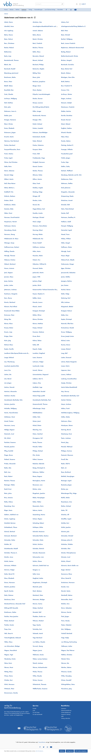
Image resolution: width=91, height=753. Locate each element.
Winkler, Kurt (8, 680)
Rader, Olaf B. (65, 464)
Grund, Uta (36, 205)
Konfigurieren (70, 751)
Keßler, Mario (37, 298)
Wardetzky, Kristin (10, 659)
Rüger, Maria (8, 510)
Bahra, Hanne (8, 35)
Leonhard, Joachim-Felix (11, 366)
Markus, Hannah (9, 387)
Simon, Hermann (9, 582)
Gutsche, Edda (8, 209)
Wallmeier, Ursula (38, 655)
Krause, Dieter (8, 328)
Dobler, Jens (8, 115)
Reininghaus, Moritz (39, 481)
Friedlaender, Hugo (39, 158)
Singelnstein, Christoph (40, 582)
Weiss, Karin (8, 663)
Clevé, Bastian (37, 90)
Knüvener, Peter (9, 315)
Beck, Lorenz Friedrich (68, 43)
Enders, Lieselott (38, 128)
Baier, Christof (65, 35)
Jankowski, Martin (38, 273)
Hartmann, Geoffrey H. (68, 217)
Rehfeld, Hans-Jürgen (67, 476)
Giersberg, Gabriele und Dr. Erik (71, 175)
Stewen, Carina (37, 604)
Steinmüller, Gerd (66, 599)
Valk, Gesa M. (8, 633)
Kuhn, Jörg (7, 340)
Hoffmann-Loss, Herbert (11, 247)
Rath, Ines (7, 472)
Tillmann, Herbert (38, 621)
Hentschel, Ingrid (66, 230)
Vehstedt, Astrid (38, 633)
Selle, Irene (36, 574)
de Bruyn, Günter (66, 94)
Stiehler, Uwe (65, 604)
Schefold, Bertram (9, 523)
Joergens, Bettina (66, 281)
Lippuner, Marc (66, 370)
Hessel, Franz (65, 234)
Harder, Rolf (65, 213)
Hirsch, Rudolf (37, 243)
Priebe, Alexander (10, 464)
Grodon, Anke (37, 200)
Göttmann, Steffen (67, 183)
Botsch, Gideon (66, 73)
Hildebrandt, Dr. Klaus (11, 239)
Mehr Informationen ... (40, 751)
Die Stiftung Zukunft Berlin (41, 107)
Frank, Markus (8, 154)
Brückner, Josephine (39, 82)
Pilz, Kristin (36, 455)
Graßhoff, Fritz (8, 192)
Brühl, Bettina (65, 82)
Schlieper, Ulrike (38, 527)
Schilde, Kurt (65, 523)
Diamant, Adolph (66, 103)
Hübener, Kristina (9, 260)
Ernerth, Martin (9, 137)
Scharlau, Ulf (65, 515)
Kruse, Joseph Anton (67, 336)
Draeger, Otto (37, 120)
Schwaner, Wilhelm (10, 565)
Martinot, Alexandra (10, 391)
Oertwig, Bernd (66, 430)
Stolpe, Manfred (38, 608)
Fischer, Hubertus (38, 145)
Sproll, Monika (8, 591)
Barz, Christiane (9, 43)
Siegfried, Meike (38, 578)
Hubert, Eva (36, 260)
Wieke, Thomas (37, 672)
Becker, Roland (9, 48)
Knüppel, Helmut (66, 311)
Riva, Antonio (8, 498)
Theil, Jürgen (65, 616)
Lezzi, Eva (7, 370)
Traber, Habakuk (66, 625)
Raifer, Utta (7, 468)
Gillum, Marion (37, 179)
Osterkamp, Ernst (66, 434)
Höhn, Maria (36, 251)
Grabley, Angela (38, 188)
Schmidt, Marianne (38, 532)
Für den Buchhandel (37, 714)
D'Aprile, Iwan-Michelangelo (41, 94)
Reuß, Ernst (7, 489)
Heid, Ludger (37, 222)
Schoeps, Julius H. (66, 540)
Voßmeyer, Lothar (66, 646)
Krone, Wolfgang (66, 332)
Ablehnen (62, 751)
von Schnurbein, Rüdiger (12, 646)
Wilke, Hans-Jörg (66, 676)
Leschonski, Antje (38, 366)
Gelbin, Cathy (65, 166)
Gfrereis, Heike (37, 175)
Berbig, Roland (65, 52)
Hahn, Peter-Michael (67, 209)
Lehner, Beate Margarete (69, 362)
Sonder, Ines (65, 587)
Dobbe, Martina (66, 111)
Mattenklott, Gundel (39, 391)
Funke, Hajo (65, 162)
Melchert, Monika (9, 396)
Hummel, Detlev (38, 268)
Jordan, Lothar (8, 285)
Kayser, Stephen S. (39, 294)
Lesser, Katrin (65, 366)
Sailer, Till (64, 510)
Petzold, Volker (37, 447)
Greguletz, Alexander (68, 192)
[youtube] (76, 9)
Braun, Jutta (36, 77)
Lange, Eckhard (9, 357)
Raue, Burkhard (66, 472)
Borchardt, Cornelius (67, 65)
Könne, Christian (38, 319)
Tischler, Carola (9, 625)
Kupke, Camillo (9, 349)
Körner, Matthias (38, 323)
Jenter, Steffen (65, 277)
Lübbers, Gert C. (38, 379)
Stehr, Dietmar (8, 595)
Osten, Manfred (38, 434)
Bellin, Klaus (36, 52)
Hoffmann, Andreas (39, 247)
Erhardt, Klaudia (66, 132)
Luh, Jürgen (7, 383)
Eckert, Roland (65, 124)
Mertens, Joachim (9, 404)
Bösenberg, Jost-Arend (11, 73)
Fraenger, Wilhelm (67, 149)
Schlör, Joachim (66, 527)
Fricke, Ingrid (8, 158)
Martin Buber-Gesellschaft (69, 387)
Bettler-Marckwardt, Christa (69, 56)
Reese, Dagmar (37, 476)
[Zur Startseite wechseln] (13, 3)
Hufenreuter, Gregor (67, 264)
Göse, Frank (36, 183)
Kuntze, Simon (65, 345)
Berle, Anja (7, 56)
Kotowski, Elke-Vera (67, 323)
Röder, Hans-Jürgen (39, 498)
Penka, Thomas (37, 442)
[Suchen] (62, 4)
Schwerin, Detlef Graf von (41, 565)
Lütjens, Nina (37, 383)
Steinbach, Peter (38, 595)
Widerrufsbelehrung (66, 712)
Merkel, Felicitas (66, 400)
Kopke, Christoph (66, 319)
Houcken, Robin (38, 256)
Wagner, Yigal (8, 655)
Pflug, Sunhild (8, 451)
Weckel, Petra (65, 659)
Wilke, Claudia (37, 676)
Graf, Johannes (65, 188)
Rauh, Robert (8, 476)
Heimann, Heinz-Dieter (40, 226)
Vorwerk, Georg (38, 646)
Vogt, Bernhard (37, 638)
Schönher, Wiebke (67, 544)
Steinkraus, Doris (9, 599)
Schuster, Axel (65, 557)
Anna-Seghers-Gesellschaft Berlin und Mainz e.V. (48, 26)
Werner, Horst (8, 667)
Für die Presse (36, 712)
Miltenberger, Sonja (39, 408)
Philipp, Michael (38, 451)
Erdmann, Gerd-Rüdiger (40, 132)
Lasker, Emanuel (66, 357)
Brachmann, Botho (10, 77)
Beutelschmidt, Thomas (11, 60)
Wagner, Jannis (37, 650)
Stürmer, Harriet (66, 612)
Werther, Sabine (66, 667)
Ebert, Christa (8, 124)
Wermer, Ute (65, 663)
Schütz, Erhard (65, 561)
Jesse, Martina (8, 281)
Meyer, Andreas (66, 404)
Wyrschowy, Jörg (66, 689)
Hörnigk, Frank (65, 251)
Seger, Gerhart (65, 570)
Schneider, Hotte (38, 540)
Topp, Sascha (37, 625)
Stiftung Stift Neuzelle (11, 608)
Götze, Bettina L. (9, 188)
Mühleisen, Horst (9, 417)
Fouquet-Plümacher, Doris (12, 149)
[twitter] (44, 747)
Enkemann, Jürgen (10, 132)
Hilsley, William (66, 239)
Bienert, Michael (38, 60)
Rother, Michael (66, 506)
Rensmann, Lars (37, 485)
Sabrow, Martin (37, 510)
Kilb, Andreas (65, 302)
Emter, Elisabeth (9, 128)
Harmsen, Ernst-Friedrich (11, 217)
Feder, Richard (37, 141)
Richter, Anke (37, 489)
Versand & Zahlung (65, 714)
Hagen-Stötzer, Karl (39, 209)
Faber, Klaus (65, 137)
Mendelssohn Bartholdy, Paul (42, 400)
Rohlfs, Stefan (65, 498)
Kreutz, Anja (8, 332)
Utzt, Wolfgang (65, 629)
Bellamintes (7, 52)
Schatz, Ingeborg (9, 519)
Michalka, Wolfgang (10, 408)
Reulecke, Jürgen (66, 485)
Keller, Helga (65, 294)
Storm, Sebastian (66, 608)
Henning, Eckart (38, 230)
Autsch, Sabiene (38, 31)
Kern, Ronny (8, 298)
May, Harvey (65, 391)
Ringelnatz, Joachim (39, 493)
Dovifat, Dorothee (66, 115)
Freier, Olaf (36, 154)
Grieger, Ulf (36, 196)
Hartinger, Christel (38, 217)
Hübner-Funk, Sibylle (67, 260)
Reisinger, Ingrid (66, 481)
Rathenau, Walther (38, 472)
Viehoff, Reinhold (66, 633)
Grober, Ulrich (8, 200)
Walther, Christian (66, 655)
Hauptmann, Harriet (10, 222)
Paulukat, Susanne (10, 442)
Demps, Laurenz (38, 103)
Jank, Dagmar (8, 273)
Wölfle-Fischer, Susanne (40, 689)
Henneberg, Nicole (10, 230)
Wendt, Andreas (38, 663)
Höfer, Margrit (65, 243)
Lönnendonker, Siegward (40, 374)
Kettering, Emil (65, 298)
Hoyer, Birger (65, 256)
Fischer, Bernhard (9, 145)
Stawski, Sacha (65, 591)
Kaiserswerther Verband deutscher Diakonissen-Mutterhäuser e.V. (53, 290)
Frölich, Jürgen (65, 158)
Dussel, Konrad (66, 120)
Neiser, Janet (37, 421)
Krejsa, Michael (37, 328)
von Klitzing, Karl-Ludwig (69, 642)
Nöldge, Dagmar (9, 430)
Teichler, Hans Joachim (11, 616)
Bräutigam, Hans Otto (68, 77)
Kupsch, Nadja (37, 349)
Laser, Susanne (37, 357)
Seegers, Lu (36, 570)
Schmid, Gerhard (9, 532)
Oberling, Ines (37, 430)
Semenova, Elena (66, 574)
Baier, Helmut (8, 39)
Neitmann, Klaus (66, 421)
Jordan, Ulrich (37, 285)
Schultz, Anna (8, 557)
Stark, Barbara (37, 591)
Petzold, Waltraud (66, 447)
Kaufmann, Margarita (10, 294)
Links (34, 710)
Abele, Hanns (8, 22)
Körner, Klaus (8, 323)
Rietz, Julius (8, 493)
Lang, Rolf (64, 353)
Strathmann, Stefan (10, 612)
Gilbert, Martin (8, 179)
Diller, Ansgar (37, 111)
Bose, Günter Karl (66, 69)
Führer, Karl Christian (10, 162)
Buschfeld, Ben (9, 90)
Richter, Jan (64, 489)
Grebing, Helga (37, 192)
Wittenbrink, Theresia (39, 684)
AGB (62, 716)
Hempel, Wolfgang (67, 226)
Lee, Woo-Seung (9, 362)
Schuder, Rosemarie (39, 553)
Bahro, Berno (37, 35)
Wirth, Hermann (9, 684)
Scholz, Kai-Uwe (38, 544)
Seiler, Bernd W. (9, 574)
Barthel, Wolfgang (66, 39)
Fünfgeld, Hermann (39, 162)
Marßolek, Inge (37, 387)
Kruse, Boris (36, 336)
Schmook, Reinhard (10, 536)
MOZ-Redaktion (37, 413)
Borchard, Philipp (38, 65)
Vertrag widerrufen (65, 718)
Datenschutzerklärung (66, 710)
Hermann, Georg (9, 234)
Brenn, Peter (8, 82)
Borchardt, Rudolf (9, 69)
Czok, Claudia (8, 94)
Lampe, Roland (65, 349)
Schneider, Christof (67, 536)
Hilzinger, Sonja (9, 243)
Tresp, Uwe (7, 629)
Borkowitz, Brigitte (38, 69)
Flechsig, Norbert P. (67, 145)
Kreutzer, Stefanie (38, 332)
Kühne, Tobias (37, 340)
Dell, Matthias (8, 103)
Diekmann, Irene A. (10, 111)
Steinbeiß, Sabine (66, 595)
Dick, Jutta (7, 107)
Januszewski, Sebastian (68, 273)
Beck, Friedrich (37, 43)
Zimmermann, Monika (11, 693)
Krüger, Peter (8, 336)
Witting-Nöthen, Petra (68, 684)
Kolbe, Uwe (64, 315)
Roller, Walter (37, 502)
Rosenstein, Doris (38, 506)
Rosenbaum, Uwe (66, 502)
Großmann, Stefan (10, 205)
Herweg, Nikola (38, 234)
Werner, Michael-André (40, 667)
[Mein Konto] (76, 4)
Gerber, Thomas (38, 171)
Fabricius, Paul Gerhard (11, 141)
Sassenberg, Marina (39, 515)
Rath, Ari (64, 468)
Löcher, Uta (7, 374)
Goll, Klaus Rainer (9, 183)
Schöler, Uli (7, 544)
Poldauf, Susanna (9, 459)
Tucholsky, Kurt (37, 629)
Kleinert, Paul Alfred (10, 307)
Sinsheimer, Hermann (68, 582)
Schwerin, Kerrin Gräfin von (69, 565)
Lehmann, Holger (38, 362)
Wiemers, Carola (66, 672)
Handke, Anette (38, 213)
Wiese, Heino (8, 676)
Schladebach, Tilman (10, 527)
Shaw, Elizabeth (9, 578)
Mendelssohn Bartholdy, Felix (13, 400)
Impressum (63, 708)
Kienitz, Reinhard (9, 302)
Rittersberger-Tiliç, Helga (68, 493)
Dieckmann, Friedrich (67, 107)
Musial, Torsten (9, 421)
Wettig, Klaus (8, 672)
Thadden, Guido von (39, 616)
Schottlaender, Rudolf (11, 549)
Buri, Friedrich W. (66, 86)
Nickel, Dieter (37, 425)
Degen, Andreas (66, 98)
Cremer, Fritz (65, 90)
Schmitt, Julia (65, 532)
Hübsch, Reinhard (9, 264)
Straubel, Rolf (37, 612)
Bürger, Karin (37, 86)
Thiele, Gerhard (9, 621)
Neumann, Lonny (9, 425)
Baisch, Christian (38, 39)
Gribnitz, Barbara (9, 196)
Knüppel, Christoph (39, 311)
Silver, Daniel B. (66, 578)
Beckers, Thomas (38, 48)
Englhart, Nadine (66, 128)
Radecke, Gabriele (38, 464)
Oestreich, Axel (9, 434)
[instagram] (72, 9)
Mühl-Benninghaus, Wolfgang (70, 413)
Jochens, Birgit (37, 281)
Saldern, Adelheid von (11, 515)
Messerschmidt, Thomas (40, 404)
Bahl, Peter (64, 31)
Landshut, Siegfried (39, 353)
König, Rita (7, 319)
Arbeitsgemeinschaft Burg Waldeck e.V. (73, 26)
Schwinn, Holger (9, 570)
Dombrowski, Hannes (39, 115)
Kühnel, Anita (65, 340)
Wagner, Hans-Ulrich (10, 650)
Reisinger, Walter (9, 485)
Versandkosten (41, 742)
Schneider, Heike (9, 540)
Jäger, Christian (66, 268)
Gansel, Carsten (38, 166)
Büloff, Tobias (8, 86)
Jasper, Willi (36, 277)
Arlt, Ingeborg (8, 31)
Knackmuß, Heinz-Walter (12, 311)
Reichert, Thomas (9, 481)
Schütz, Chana (37, 561)
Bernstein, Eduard (38, 56)
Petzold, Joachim (9, 447)
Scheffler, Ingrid (66, 519)
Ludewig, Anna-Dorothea (69, 379)
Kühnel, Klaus (8, 345)
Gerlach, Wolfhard (67, 171)
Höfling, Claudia (9, 251)
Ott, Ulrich (7, 438)
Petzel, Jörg (64, 442)
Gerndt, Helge (8, 175)
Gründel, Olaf (65, 205)
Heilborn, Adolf (66, 222)
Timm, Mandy (65, 621)
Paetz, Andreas (66, 438)
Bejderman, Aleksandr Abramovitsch (72, 48)
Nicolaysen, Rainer (67, 425)
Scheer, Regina (37, 519)
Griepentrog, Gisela (67, 196)
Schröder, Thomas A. (10, 553)
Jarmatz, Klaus (8, 277)
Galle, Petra (8, 166)
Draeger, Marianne (10, 120)
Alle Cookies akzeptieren (81, 751)
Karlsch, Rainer (65, 290)
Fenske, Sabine (66, 141)
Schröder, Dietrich (38, 549)
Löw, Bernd (7, 379)
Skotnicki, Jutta (37, 587)
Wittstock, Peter (9, 689)
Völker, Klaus (8, 642)
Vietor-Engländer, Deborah (12, 638)
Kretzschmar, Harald (67, 328)
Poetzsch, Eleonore (67, 455)
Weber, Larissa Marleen (40, 659)
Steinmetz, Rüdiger (39, 599)
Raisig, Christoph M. (39, 468)
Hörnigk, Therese (9, 256)
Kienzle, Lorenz (37, 302)
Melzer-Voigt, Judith (39, 396)
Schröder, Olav (66, 549)
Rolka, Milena (8, 502)
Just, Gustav (64, 285)
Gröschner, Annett (67, 200)
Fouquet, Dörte (37, 149)
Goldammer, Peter (67, 179)
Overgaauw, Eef (38, 438)
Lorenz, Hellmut (66, 374)
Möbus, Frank (65, 408)
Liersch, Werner (38, 370)
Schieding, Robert (38, 523)
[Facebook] (67, 9)
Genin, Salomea (9, 171)
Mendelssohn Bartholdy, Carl (70, 396)
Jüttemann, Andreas (10, 290)
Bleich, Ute (7, 65)
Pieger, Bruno (8, 455)
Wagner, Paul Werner (67, 650)
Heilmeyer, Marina (10, 226)
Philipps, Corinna (66, 451)
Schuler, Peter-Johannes (68, 553)
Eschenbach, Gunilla (39, 137)
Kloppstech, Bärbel (67, 307)
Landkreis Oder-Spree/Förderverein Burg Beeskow (20, 353)
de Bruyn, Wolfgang (10, 98)
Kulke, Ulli (36, 345)
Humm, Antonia (9, 268)
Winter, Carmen (38, 680)
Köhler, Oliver (37, 315)
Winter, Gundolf (66, 680)
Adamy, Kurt (65, 22)
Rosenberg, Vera (9, 506)
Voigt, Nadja (65, 638)
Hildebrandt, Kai (38, 239)
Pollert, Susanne (38, 459)
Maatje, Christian (66, 383)
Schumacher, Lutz (38, 557)
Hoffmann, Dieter (66, 247)
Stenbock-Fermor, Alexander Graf (14, 604)
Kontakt (34, 708)
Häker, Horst (8, 213)
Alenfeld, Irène (9, 26)
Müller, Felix (36, 417)
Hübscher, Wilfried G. (39, 264)
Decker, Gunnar (38, 98)
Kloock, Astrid (37, 307)
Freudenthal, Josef (66, 154)
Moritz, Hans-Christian (11, 413)
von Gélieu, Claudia (39, 642)
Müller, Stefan (65, 417)
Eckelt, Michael (37, 124)
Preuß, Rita (64, 459)
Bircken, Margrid (66, 60)
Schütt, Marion (8, 561)
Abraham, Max (37, 22)
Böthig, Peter (37, 73)
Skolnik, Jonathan (9, 587)
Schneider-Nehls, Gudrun (40, 536)
